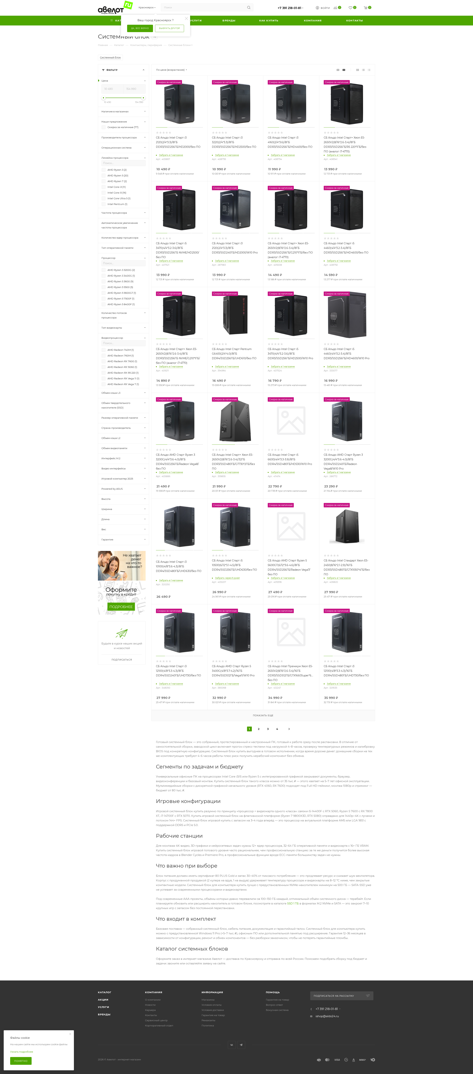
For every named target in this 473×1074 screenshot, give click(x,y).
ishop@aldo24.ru (327, 1016)
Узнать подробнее (21, 1051)
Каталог (104, 992)
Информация (212, 992)
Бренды (104, 1014)
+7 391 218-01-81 (289, 8)
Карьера (150, 1010)
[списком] (363, 70)
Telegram (241, 1045)
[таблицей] (369, 70)
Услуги (103, 1007)
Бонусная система (277, 1010)
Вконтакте (232, 1045)
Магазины (208, 999)
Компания (153, 992)
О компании (153, 999)
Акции (103, 999)
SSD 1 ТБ (293, 903)
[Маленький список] (338, 70)
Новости (150, 1004)
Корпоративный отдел (159, 1025)
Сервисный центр (156, 1020)
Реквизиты (208, 1020)
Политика (208, 1025)
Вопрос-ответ (274, 1004)
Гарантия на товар (213, 1015)
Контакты (151, 1015)
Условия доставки (213, 1010)
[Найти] (248, 7)
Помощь (273, 992)
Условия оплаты (212, 1004)
